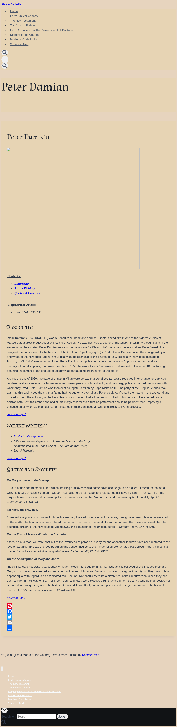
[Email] (88, 622)
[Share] (88, 628)
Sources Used (19, 44)
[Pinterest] (88, 606)
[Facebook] (88, 611)
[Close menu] (2, 668)
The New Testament (23, 20)
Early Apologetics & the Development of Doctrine (41, 30)
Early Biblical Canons (24, 16)
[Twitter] (88, 617)
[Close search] (4, 710)
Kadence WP (90, 655)
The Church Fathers (23, 25)
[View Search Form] (4, 52)
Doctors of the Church (24, 34)
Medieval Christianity (23, 39)
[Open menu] (4, 59)
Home (14, 11)
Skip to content (11, 3)
